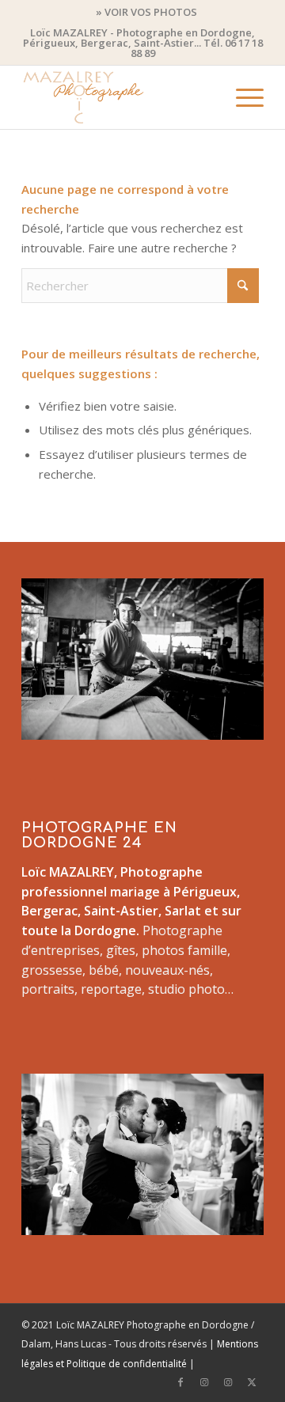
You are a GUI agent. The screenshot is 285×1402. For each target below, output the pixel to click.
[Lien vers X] (252, 1382)
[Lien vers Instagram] (204, 1382)
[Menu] (242, 97)
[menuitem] (146, 12)
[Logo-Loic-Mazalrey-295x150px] (118, 97)
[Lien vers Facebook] (180, 1382)
